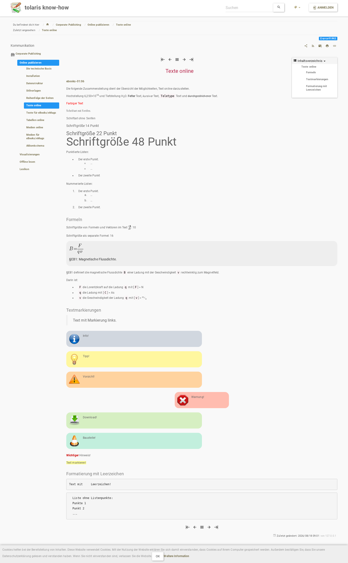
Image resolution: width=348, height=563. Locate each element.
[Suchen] (279, 7)
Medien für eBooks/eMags (35, 136)
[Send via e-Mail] (320, 45)
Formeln (311, 72)
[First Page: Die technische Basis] (163, 60)
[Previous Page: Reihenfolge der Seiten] (170, 60)
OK (158, 556)
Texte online (123, 24)
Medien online (34, 127)
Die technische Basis (39, 68)
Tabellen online (35, 120)
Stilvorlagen (33, 90)
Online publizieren (98, 24)
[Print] (327, 45)
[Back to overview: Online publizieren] (177, 60)
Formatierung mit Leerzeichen (316, 88)
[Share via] (306, 45)
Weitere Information (176, 556)
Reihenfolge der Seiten (40, 98)
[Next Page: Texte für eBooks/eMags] (184, 60)
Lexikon (24, 169)
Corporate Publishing (68, 24)
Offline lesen (27, 161)
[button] (297, 7)
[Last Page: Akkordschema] (191, 60)
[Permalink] (334, 45)
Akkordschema (35, 145)
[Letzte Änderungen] (313, 45)
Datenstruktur (34, 83)
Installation (33, 76)
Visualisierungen (30, 154)
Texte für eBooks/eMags (41, 112)
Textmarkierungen (317, 79)
